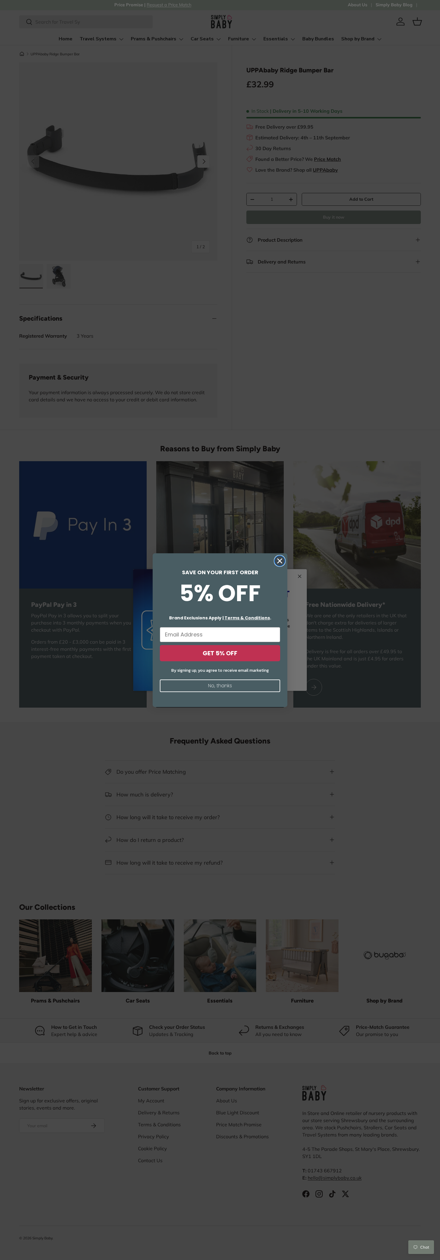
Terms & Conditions (247, 618)
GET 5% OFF (220, 653)
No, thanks (220, 685)
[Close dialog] (279, 561)
